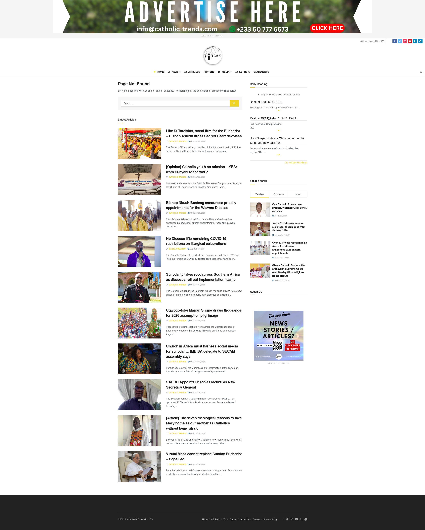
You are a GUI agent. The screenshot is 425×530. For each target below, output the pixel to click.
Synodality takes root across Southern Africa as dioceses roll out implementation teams (203, 276)
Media (225, 71)
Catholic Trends (177, 141)
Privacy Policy (270, 519)
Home (160, 71)
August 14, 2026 (197, 361)
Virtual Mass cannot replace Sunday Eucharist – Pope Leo (204, 456)
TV (224, 519)
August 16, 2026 (197, 320)
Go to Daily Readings (296, 162)
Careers (256, 519)
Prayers (209, 71)
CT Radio (215, 519)
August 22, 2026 (197, 141)
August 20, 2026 (197, 212)
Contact (233, 519)
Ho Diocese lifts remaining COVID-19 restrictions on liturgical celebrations (196, 241)
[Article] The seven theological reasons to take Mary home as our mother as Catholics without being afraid (204, 423)
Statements (261, 71)
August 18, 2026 (197, 248)
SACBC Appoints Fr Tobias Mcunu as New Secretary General (200, 384)
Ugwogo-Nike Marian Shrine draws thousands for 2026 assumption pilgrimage (203, 312)
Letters (244, 71)
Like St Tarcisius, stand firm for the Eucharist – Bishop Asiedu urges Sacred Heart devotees (204, 133)
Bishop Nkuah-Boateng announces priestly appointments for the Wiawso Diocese (201, 205)
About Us (244, 519)
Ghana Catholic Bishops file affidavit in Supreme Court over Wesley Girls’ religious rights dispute (288, 270)
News (175, 71)
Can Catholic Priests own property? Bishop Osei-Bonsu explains (289, 207)
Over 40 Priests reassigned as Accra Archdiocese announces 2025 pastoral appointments (289, 248)
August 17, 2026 (197, 284)
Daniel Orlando (177, 249)
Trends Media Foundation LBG (139, 519)
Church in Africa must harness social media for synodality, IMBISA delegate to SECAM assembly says (202, 351)
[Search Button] (234, 103)
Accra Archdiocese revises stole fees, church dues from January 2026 (288, 226)
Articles (194, 71)
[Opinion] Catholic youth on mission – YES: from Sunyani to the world (201, 169)
